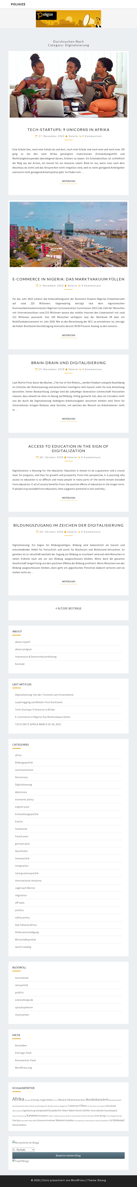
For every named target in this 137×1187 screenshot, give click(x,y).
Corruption (101, 1106)
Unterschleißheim (102, 1121)
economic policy (24, 799)
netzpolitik (21, 985)
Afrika (18, 1099)
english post (22, 806)
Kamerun (32, 1115)
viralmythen (22, 1014)
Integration (22, 865)
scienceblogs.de (24, 999)
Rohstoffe (32, 1121)
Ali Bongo (35, 1099)
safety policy (22, 917)
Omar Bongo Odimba (114, 1116)
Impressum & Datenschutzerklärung (36, 656)
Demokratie (110, 1105)
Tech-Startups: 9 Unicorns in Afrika (68, 129)
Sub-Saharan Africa (26, 924)
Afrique (27, 1100)
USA (111, 1120)
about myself (22, 642)
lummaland (21, 977)
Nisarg (102, 1180)
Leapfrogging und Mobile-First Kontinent (39, 702)
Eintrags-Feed (23, 1052)
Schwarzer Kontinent (46, 1120)
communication (24, 769)
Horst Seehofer (97, 1110)
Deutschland (17, 1111)
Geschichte (21, 851)
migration (21, 895)
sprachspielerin (24, 1007)
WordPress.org (23, 1067)
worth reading (23, 946)
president (25, 1121)
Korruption (43, 1115)
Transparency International (84, 1121)
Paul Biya (16, 1120)
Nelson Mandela (88, 1116)
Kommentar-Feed (25, 1060)
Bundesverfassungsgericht (58, 1106)
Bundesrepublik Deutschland (23, 1106)
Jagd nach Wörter (25, 888)
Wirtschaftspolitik (25, 939)
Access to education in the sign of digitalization (68, 448)
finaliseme (21, 828)
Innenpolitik (22, 858)
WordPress (78, 1180)
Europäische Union (58, 1110)
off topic (20, 902)
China (82, 1105)
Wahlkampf (119, 1120)
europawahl (42, 1110)
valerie (73, 136)
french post (21, 836)
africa (18, 755)
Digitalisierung (23, 784)
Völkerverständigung (27, 932)
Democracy (21, 777)
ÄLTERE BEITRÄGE (69, 608)
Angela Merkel (46, 1099)
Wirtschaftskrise (19, 1125)
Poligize (18, 4)
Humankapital (110, 1110)
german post (22, 843)
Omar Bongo (100, 1115)
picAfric (19, 992)
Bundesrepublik (115, 1100)
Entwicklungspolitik (26, 814)
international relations (28, 880)
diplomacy (21, 792)
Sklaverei (60, 1120)
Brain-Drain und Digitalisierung (68, 362)
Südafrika (69, 1120)
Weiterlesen (69, 181)
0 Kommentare (92, 136)
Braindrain (80, 1099)
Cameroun (73, 1105)
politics (19, 910)
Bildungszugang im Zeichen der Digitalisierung (68, 525)
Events (19, 821)
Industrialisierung (19, 1116)
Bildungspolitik (24, 762)
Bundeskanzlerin (97, 1099)
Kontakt (20, 664)
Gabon (71, 1110)
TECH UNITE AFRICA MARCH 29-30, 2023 (38, 724)
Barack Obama (67, 1099)
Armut (55, 1100)
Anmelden (21, 1045)
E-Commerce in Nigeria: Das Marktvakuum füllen (69, 279)
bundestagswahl (41, 1106)
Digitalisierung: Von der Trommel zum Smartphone (44, 694)
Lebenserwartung (60, 1116)
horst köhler (83, 1110)
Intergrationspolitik (26, 873)
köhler (51, 1116)
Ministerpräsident (74, 1116)
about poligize (23, 649)
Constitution (91, 1106)
